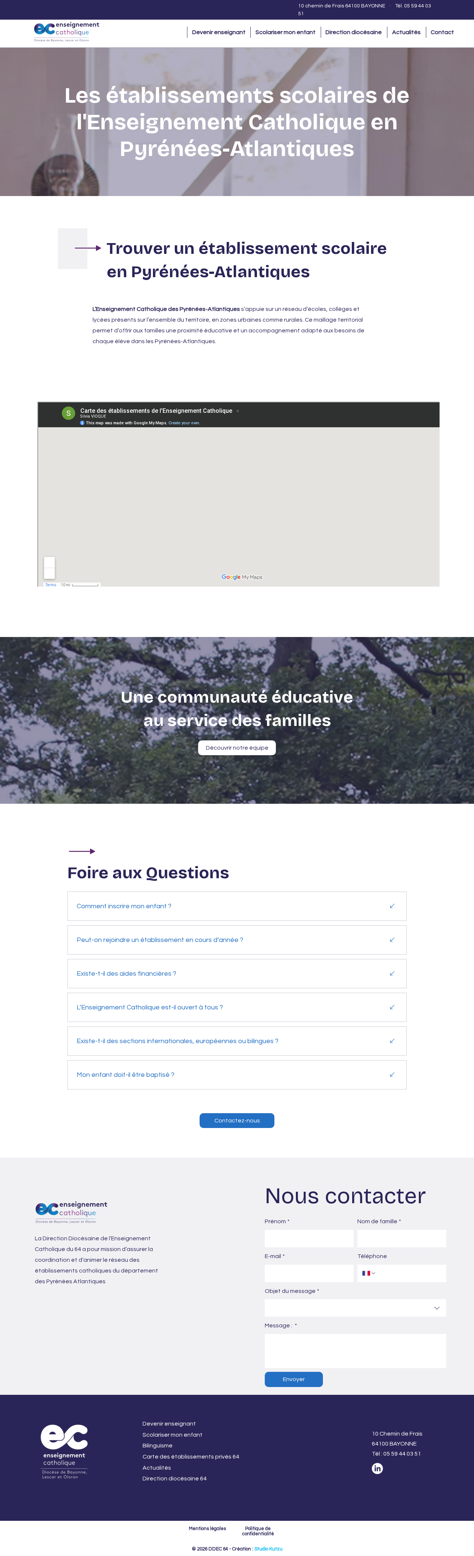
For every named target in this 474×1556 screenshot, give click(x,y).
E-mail (275, 1256)
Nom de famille (379, 1221)
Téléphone (372, 1256)
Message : (281, 1325)
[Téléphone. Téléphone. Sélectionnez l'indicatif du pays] (369, 1273)
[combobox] (355, 1308)
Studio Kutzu (268, 1549)
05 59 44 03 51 (402, 1454)
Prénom (277, 1221)
